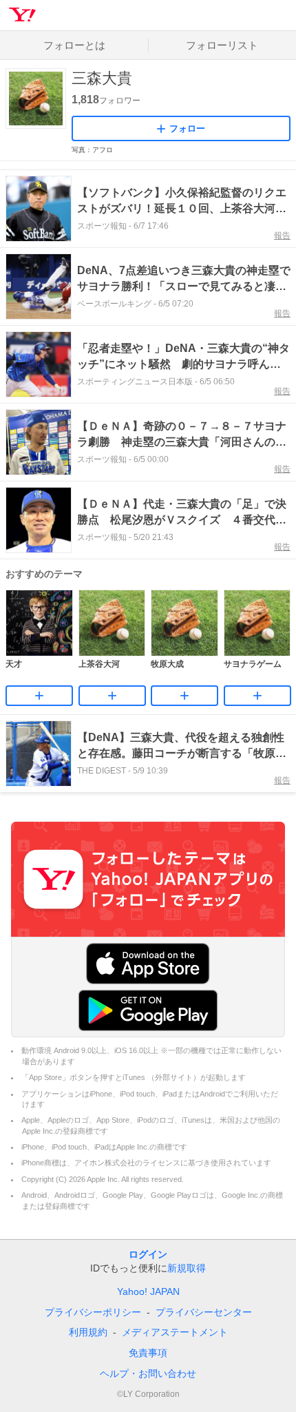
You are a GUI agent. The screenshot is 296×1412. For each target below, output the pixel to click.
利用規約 (88, 1332)
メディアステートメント (175, 1332)
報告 (282, 235)
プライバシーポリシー (93, 1312)
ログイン (148, 1254)
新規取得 (186, 1268)
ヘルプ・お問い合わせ (148, 1373)
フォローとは (74, 45)
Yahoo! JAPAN (148, 1291)
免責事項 (148, 1352)
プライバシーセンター (204, 1312)
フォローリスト (222, 45)
